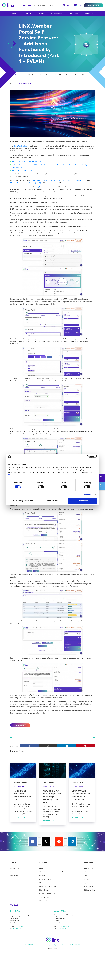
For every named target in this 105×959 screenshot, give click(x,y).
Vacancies (13, 883)
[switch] (41, 486)
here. (10, 475)
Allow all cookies (82, 501)
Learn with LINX (89, 868)
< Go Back (20, 725)
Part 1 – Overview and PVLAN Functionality (28, 161)
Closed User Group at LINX (47, 886)
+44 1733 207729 (18, 928)
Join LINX (13, 872)
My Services (41, 187)
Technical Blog (19, 75)
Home (12, 75)
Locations (27, 13)
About (14, 13)
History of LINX (15, 868)
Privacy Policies (52, 948)
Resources (74, 13)
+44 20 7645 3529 (62, 928)
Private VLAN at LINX (45, 879)
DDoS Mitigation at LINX (47, 894)
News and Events (56, 13)
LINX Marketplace (89, 890)
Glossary (86, 876)
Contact (14, 905)
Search (68, 5)
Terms (12, 879)
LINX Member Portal (21, 146)
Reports (86, 883)
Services (41, 13)
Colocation (42, 876)
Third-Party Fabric (45, 897)
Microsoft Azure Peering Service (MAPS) (25, 183)
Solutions (86, 872)
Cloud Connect (44, 883)
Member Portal (93, 5)
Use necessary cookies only (23, 501)
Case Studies (87, 879)
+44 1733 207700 (20, 926)
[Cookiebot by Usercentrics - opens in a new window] (88, 456)
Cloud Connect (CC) (78, 180)
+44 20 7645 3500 (64, 926)
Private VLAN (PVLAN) (39, 180)
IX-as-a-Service (44, 890)
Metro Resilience (44, 901)
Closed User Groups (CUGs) (59, 180)
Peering (41, 868)
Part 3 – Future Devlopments (23, 170)
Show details (88, 494)
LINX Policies (14, 876)
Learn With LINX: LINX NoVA (43, 5)
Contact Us (88, 13)
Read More (18, 818)
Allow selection (52, 501)
